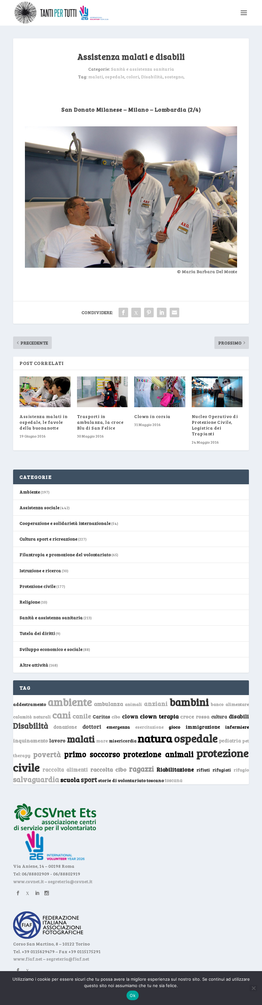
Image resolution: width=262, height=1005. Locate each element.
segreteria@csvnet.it (70, 881)
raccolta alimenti (65, 769)
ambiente (70, 702)
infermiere (237, 727)
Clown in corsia (152, 416)
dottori (91, 726)
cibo (116, 717)
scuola (70, 779)
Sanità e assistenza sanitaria (142, 69)
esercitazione (149, 727)
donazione (65, 727)
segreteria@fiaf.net (67, 959)
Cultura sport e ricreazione (48, 539)
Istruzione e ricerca (40, 570)
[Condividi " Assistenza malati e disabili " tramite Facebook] (123, 312)
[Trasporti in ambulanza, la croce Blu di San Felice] (102, 391)
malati (95, 77)
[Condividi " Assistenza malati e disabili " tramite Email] (174, 312)
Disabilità (152, 77)
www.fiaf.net (27, 959)
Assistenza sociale (39, 507)
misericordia (122, 741)
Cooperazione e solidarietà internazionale (65, 523)
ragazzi (141, 768)
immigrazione (203, 727)
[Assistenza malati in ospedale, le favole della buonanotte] (45, 391)
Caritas (101, 716)
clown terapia (159, 716)
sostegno (174, 77)
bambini (189, 702)
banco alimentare (230, 704)
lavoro (57, 740)
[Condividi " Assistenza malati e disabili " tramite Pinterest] (149, 312)
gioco (174, 727)
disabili (239, 716)
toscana (173, 780)
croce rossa (195, 716)
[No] (253, 988)
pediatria (230, 740)
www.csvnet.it (28, 881)
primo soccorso (92, 754)
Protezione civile (37, 586)
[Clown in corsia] (159, 391)
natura (155, 738)
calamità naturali (32, 717)
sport (89, 779)
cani (61, 714)
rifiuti (203, 770)
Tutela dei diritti (37, 633)
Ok (132, 995)
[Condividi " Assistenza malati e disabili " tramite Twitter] (136, 312)
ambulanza (108, 704)
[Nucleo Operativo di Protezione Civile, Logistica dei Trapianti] (217, 391)
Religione (29, 602)
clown (130, 716)
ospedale (114, 77)
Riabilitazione (175, 769)
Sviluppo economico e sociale (50, 649)
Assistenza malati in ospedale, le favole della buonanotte (43, 422)
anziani (156, 703)
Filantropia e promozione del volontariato (65, 554)
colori (132, 77)
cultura (219, 717)
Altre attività (33, 665)
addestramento (29, 704)
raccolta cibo (108, 769)
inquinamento (30, 740)
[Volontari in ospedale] (131, 266)
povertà (47, 754)
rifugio (241, 770)
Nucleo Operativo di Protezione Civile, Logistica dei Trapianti (215, 425)
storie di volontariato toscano (131, 780)
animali (133, 704)
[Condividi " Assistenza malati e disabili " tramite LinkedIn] (161, 312)
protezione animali (158, 754)
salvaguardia (36, 779)
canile (82, 716)
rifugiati (221, 770)
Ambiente (29, 492)
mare (102, 741)
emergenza (118, 727)
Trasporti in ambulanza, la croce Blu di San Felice (100, 422)
